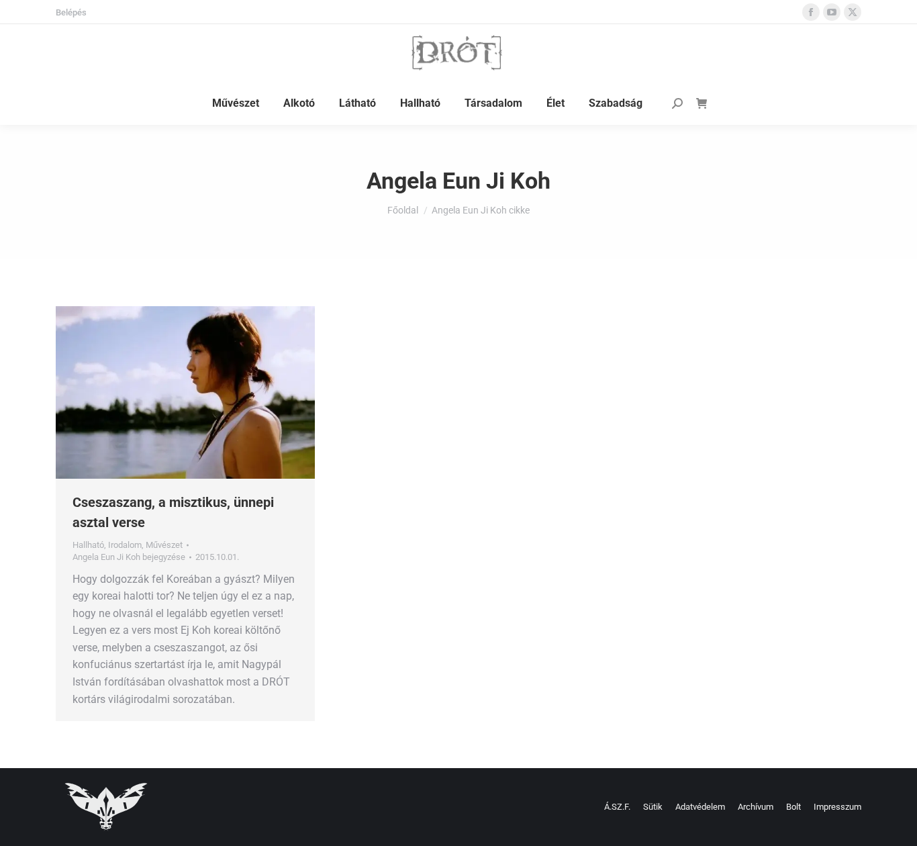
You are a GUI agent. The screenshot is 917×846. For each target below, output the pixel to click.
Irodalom (125, 545)
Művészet (164, 545)
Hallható (88, 545)
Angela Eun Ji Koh (458, 180)
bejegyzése (129, 557)
